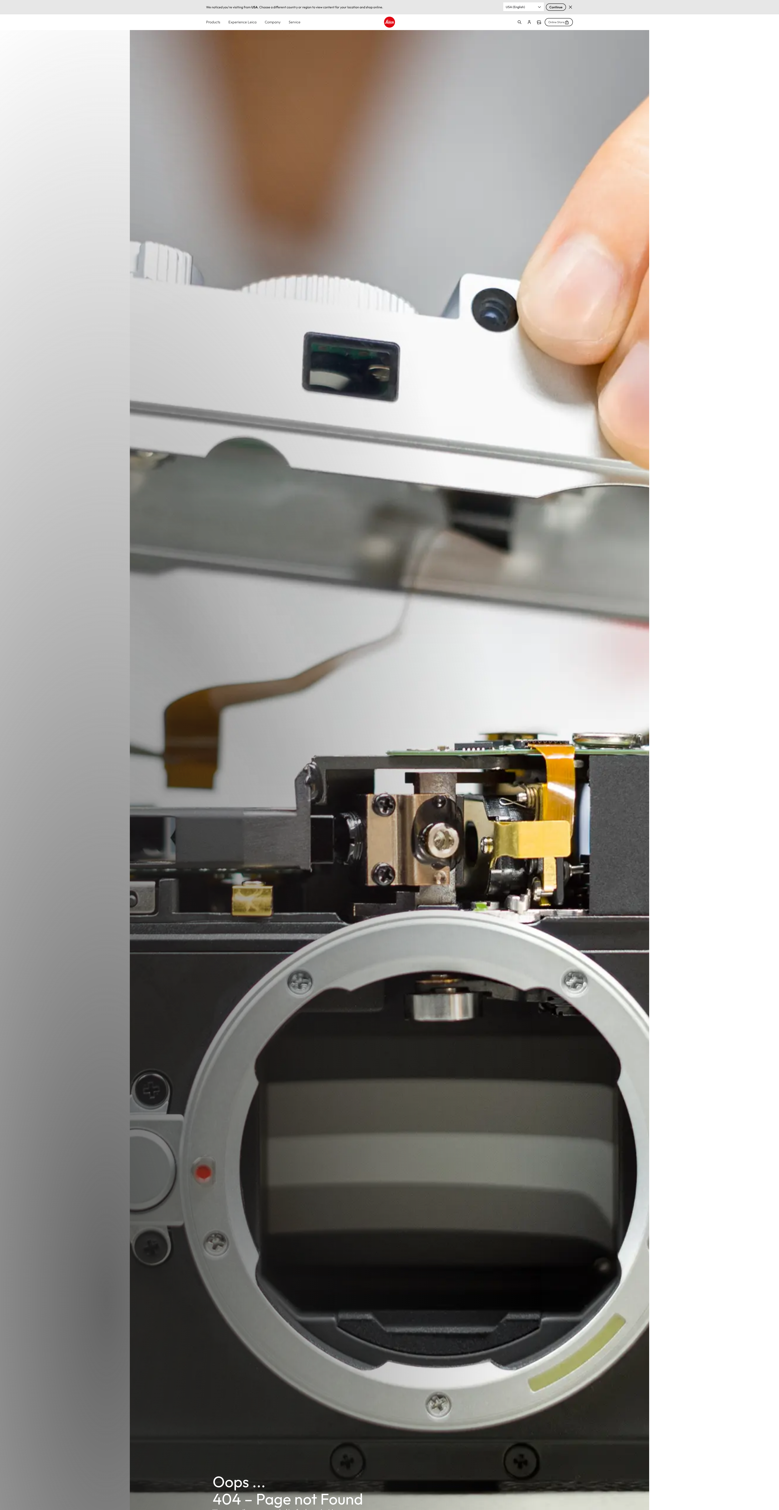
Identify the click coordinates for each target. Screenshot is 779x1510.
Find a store (539, 22)
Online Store (556, 22)
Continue (556, 7)
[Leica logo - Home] (389, 22)
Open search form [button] (519, 22)
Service (294, 22)
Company (273, 22)
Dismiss (570, 7)
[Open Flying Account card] (529, 22)
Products (213, 22)
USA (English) (515, 7)
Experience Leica (242, 22)
